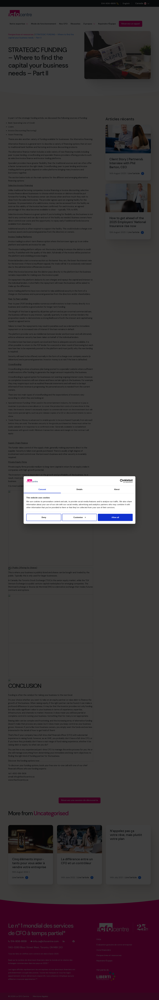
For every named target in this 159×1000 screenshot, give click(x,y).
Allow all (115, 517)
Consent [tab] (42, 489)
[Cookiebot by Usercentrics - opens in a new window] (122, 481)
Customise (78, 517)
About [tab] (116, 489)
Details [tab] (80, 489)
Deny (44, 517)
